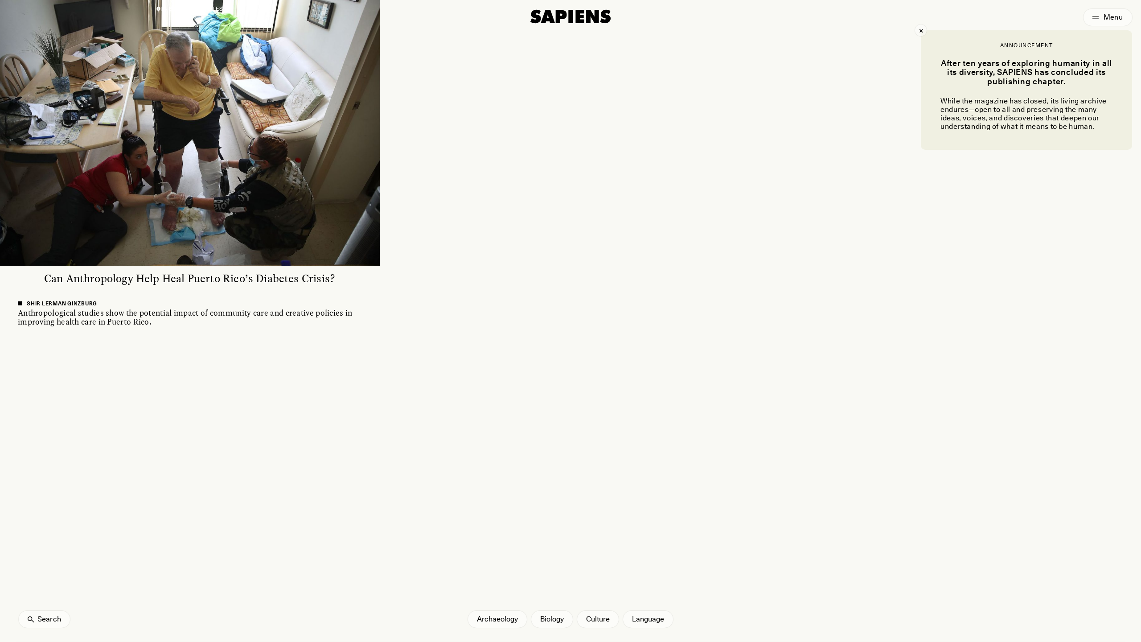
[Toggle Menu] (1108, 17)
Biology (552, 619)
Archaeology (497, 619)
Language (648, 619)
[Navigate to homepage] (570, 16)
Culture (598, 619)
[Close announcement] (921, 30)
